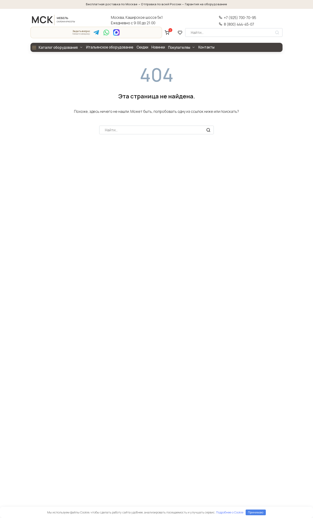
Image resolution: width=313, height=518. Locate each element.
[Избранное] (180, 32)
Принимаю (255, 512)
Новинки (158, 47)
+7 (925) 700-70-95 (240, 17)
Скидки (142, 47)
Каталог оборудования (58, 47)
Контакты (206, 47)
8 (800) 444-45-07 (239, 24)
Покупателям (179, 47)
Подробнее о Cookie (229, 512)
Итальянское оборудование (109, 47)
